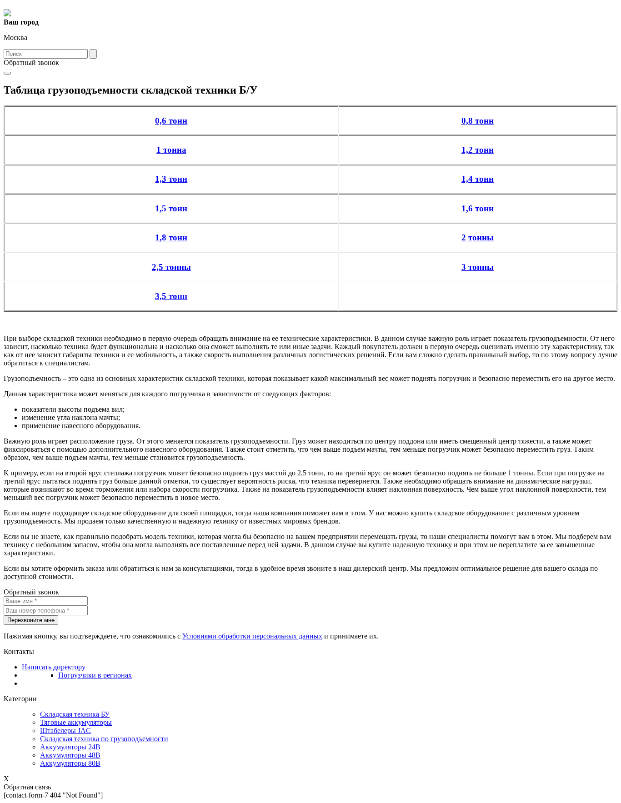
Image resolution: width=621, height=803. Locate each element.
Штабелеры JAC (65, 730)
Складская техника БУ (75, 714)
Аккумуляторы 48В (70, 755)
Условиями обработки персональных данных (252, 636)
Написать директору (53, 667)
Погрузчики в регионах (95, 675)
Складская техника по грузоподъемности (104, 739)
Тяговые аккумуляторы (76, 722)
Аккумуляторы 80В (70, 763)
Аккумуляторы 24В (70, 747)
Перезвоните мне (31, 620)
